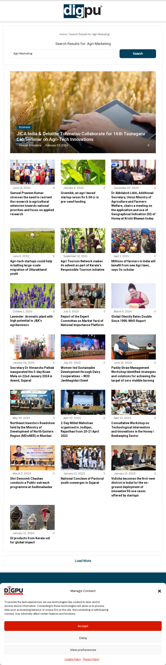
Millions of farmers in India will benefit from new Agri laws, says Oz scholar (133, 265)
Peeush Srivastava (30, 145)
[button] (159, 591)
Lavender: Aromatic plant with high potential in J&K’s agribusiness (31, 321)
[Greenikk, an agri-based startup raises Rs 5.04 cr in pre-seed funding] (83, 172)
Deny (83, 638)
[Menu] (5, 13)
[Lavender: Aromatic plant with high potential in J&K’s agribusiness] (32, 295)
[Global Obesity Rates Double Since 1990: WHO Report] (133, 295)
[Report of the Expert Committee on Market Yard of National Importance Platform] (83, 295)
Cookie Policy (73, 659)
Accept (83, 626)
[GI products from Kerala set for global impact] (32, 517)
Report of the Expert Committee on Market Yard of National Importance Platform (82, 321)
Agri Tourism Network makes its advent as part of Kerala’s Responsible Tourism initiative (82, 265)
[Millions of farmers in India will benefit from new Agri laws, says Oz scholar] (133, 240)
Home (63, 34)
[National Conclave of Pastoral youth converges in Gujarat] (83, 457)
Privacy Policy (91, 659)
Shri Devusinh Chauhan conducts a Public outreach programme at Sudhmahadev (31, 483)
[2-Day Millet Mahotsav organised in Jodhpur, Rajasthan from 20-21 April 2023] (83, 402)
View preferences (83, 650)
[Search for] (160, 13)
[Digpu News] (83, 11)
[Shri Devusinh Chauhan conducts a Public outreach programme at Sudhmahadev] (32, 457)
